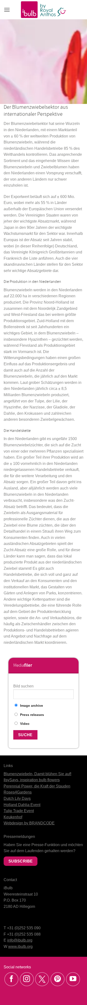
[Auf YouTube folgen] (73, 979)
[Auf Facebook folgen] (11, 979)
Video (24, 724)
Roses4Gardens (18, 792)
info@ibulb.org (19, 940)
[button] (7, 9)
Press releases (32, 715)
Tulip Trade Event (19, 811)
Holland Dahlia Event (22, 805)
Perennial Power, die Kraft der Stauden (37, 786)
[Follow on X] (42, 979)
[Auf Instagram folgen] (27, 979)
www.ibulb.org (20, 946)
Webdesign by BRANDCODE (29, 823)
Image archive (31, 705)
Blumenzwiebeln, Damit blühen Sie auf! (37, 774)
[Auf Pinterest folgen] (58, 979)
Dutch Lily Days (17, 798)
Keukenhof (13, 817)
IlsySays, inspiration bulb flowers (32, 780)
